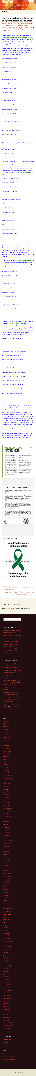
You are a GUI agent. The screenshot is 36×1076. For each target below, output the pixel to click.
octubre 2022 (6, 846)
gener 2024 (6, 805)
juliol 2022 (6, 854)
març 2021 (6, 898)
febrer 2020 (6, 933)
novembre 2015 (7, 993)
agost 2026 (6, 721)
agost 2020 (6, 917)
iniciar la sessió (9, 608)
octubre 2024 (6, 781)
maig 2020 (6, 925)
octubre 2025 (6, 748)
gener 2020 (6, 936)
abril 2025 (5, 764)
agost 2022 (6, 851)
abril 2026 (5, 732)
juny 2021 (5, 889)
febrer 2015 (6, 1017)
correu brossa (7, 1039)
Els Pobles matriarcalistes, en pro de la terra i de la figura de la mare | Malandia (12, 672)
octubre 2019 (6, 944)
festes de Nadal (6, 29)
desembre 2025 (7, 743)
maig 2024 (6, 794)
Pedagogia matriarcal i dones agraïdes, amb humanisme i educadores (18, 593)
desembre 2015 (7, 990)
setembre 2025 (7, 751)
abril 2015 (5, 1012)
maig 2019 (6, 957)
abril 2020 (5, 927)
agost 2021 (6, 884)
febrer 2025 (6, 770)
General (17, 23)
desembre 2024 (7, 775)
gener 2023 (6, 838)
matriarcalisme (14, 29)
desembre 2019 (7, 938)
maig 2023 (6, 827)
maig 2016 (6, 976)
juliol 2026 (6, 724)
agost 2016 (6, 968)
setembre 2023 (7, 816)
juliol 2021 (6, 887)
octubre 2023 (6, 813)
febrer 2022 (6, 868)
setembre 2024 (7, 783)
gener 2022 (6, 870)
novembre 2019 (7, 941)
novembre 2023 (7, 811)
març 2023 (6, 832)
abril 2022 (5, 862)
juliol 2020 (6, 919)
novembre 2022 (7, 843)
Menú (3, 11)
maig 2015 (6, 1009)
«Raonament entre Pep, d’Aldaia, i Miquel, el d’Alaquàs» (11, 675)
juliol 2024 (6, 789)
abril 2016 (5, 979)
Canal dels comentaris (9, 1059)
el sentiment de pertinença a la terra (23, 27)
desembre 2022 (7, 841)
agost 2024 (6, 786)
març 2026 (6, 735)
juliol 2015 (6, 1004)
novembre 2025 (7, 745)
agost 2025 (6, 754)
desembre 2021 (7, 873)
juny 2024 (5, 792)
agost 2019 (6, 949)
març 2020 (6, 930)
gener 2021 (6, 903)
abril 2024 (5, 797)
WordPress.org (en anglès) (10, 1062)
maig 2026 (6, 729)
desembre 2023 (7, 808)
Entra (4, 1054)
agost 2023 (6, 819)
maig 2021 (6, 892)
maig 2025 (6, 762)
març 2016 (6, 982)
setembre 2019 (7, 946)
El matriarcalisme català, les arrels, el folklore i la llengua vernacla (10, 650)
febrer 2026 (6, 737)
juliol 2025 (6, 756)
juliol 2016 (6, 971)
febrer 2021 (6, 900)
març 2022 (6, 865)
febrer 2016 (6, 985)
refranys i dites (23, 29)
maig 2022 (6, 860)
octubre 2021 (6, 879)
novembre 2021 (7, 876)
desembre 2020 (7, 906)
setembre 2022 (7, 849)
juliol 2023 (6, 821)
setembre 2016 (7, 966)
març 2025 (6, 767)
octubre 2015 (6, 995)
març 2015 (6, 1014)
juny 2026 (5, 726)
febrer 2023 (6, 835)
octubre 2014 (6, 1028)
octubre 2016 (6, 963)
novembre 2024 (7, 778)
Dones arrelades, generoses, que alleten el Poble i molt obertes (12, 708)
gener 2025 (6, 773)
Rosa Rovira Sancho (10, 31)
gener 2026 (6, 740)
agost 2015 (6, 1001)
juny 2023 (5, 824)
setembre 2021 (7, 881)
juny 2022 (5, 857)
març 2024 (6, 800)
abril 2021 (5, 895)
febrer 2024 (6, 802)
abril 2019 (5, 960)
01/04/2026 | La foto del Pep (10, 664)
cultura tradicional (19, 25)
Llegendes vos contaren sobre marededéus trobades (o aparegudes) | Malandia (11, 694)
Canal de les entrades (9, 1056)
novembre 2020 (7, 908)
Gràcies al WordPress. (18, 1072)
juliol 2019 (6, 952)
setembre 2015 (7, 998)
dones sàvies (10, 27)
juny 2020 (5, 922)
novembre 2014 (7, 1025)
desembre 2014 (7, 1023)
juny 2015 (5, 1006)
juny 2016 (5, 974)
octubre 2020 (6, 911)
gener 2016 (6, 987)
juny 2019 (5, 955)
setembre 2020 (7, 914)
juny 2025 (5, 759)
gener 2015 (6, 1020)
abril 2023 (5, 830)
